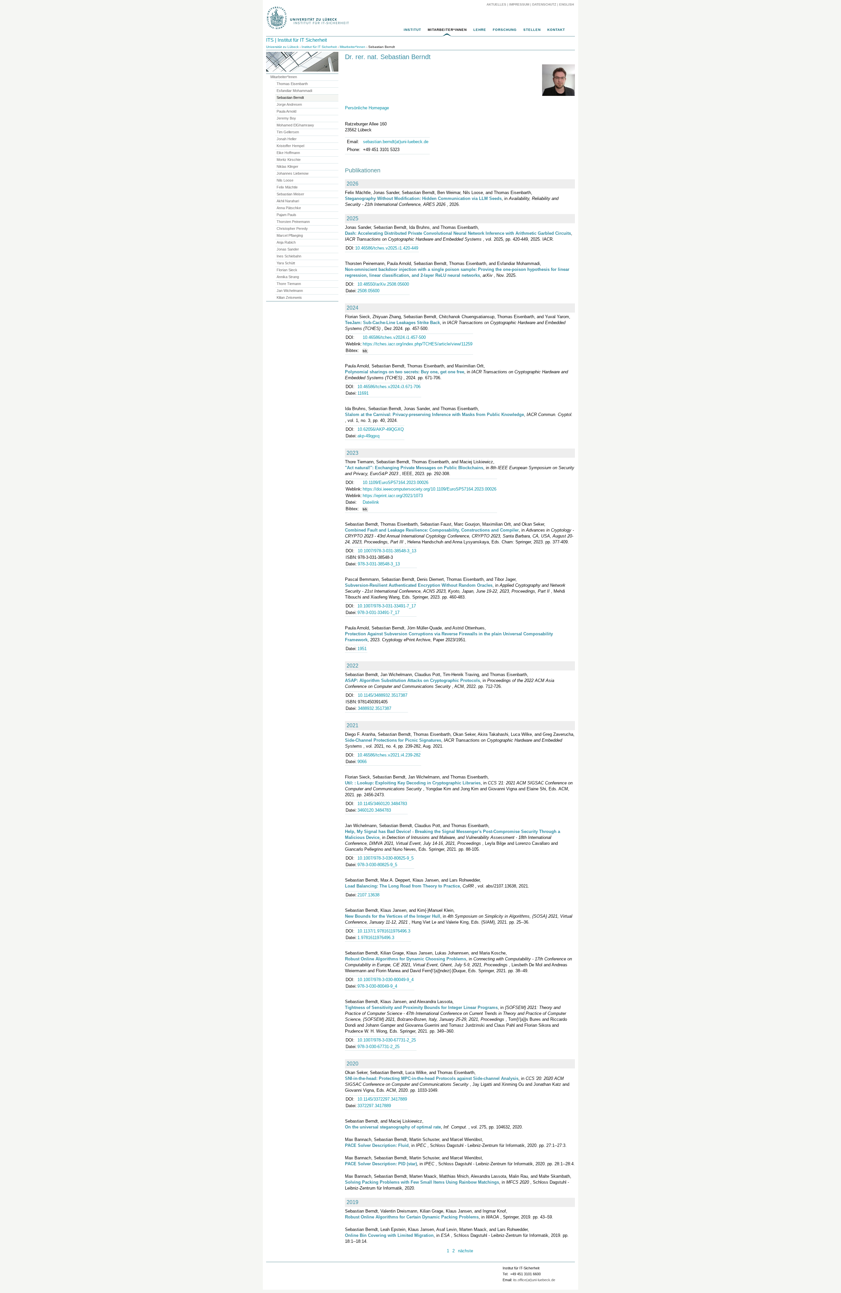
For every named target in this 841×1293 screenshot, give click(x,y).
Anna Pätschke (289, 208)
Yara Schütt (286, 263)
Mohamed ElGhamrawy (295, 125)
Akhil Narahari (288, 201)
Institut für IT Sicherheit (319, 47)
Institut (412, 30)
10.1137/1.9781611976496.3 (383, 931)
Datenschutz (544, 4)
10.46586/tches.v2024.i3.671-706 (388, 386)
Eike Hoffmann (288, 153)
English (567, 4)
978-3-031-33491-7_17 (378, 612)
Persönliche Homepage (367, 107)
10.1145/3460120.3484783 (382, 803)
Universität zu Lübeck (282, 47)
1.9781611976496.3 (375, 937)
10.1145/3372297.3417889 (382, 1099)
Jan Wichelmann (290, 291)
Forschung (505, 30)
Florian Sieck (287, 270)
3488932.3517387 (374, 708)
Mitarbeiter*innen (447, 30)
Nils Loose (285, 180)
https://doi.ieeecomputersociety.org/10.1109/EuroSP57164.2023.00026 (429, 489)
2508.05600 (368, 290)
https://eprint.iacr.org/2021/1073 (393, 495)
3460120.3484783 (374, 810)
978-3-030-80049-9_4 (377, 986)
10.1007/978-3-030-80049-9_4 (385, 979)
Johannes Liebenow (292, 173)
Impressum (519, 4)
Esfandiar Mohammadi (294, 91)
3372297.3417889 (374, 1105)
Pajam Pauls (286, 215)
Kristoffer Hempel (290, 146)
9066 (362, 761)
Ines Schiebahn (289, 256)
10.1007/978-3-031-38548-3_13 (387, 550)
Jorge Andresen (289, 104)
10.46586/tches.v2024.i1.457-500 (394, 337)
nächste (465, 1250)
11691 (363, 393)
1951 (362, 648)
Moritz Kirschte (289, 160)
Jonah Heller (287, 139)
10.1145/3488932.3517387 (382, 695)
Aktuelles (496, 4)
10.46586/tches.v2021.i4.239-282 (388, 755)
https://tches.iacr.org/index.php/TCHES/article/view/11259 (417, 343)
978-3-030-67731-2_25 (378, 1046)
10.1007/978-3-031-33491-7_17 (386, 605)
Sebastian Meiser (290, 194)
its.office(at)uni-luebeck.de (534, 1280)
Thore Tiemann (289, 284)
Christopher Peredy (292, 228)
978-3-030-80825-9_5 (377, 864)
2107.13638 (368, 894)
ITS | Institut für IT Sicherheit (296, 40)
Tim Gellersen (288, 132)
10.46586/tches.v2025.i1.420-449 (386, 248)
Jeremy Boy (286, 118)
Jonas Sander (288, 249)
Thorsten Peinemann (293, 222)
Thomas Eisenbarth (292, 84)
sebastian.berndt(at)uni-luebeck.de (395, 141)
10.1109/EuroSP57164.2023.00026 (395, 482)
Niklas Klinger (287, 166)
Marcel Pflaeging (290, 235)
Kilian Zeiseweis (289, 297)
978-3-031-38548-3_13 (379, 563)
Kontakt (556, 30)
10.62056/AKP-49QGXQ (380, 429)
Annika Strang (288, 277)
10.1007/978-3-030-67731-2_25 (386, 1040)
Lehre (479, 30)
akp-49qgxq (368, 435)
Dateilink (371, 502)
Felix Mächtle (287, 187)
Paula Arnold (286, 111)
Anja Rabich (286, 242)
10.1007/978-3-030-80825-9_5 (385, 858)
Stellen (532, 30)
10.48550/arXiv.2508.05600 (383, 284)
